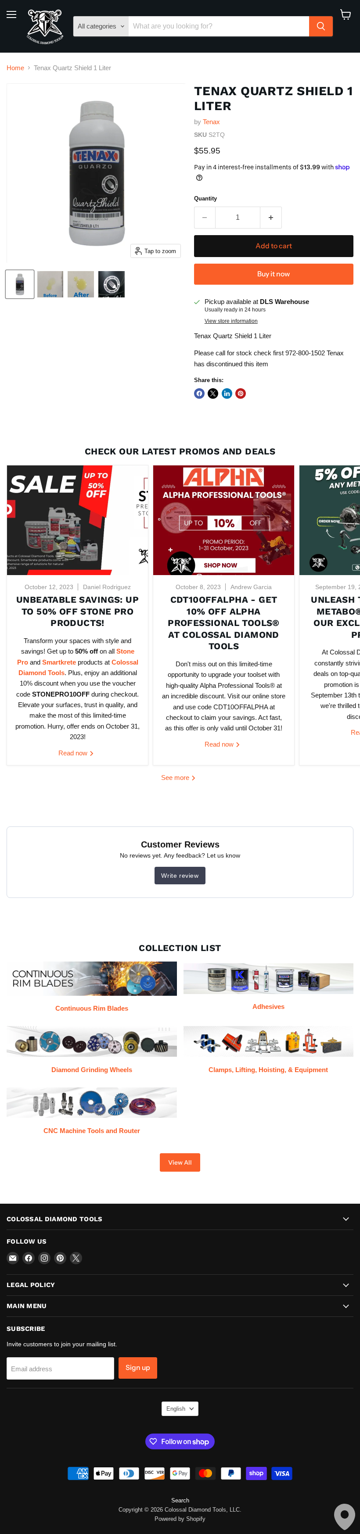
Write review (179, 875)
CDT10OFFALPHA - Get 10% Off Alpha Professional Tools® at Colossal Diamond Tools (224, 623)
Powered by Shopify (180, 1519)
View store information (231, 321)
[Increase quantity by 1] (271, 218)
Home (15, 68)
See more (176, 777)
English (175, 1408)
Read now (73, 753)
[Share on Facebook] (199, 393)
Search (180, 1500)
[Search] (321, 26)
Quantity (205, 198)
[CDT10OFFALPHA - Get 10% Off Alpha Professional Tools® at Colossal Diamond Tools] (223, 520)
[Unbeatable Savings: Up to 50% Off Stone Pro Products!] (77, 520)
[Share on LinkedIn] (227, 393)
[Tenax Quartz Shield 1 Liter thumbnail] (20, 284)
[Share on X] (213, 393)
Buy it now (273, 274)
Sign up (138, 1367)
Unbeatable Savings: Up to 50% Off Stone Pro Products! (77, 611)
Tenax (211, 121)
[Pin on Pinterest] (240, 393)
